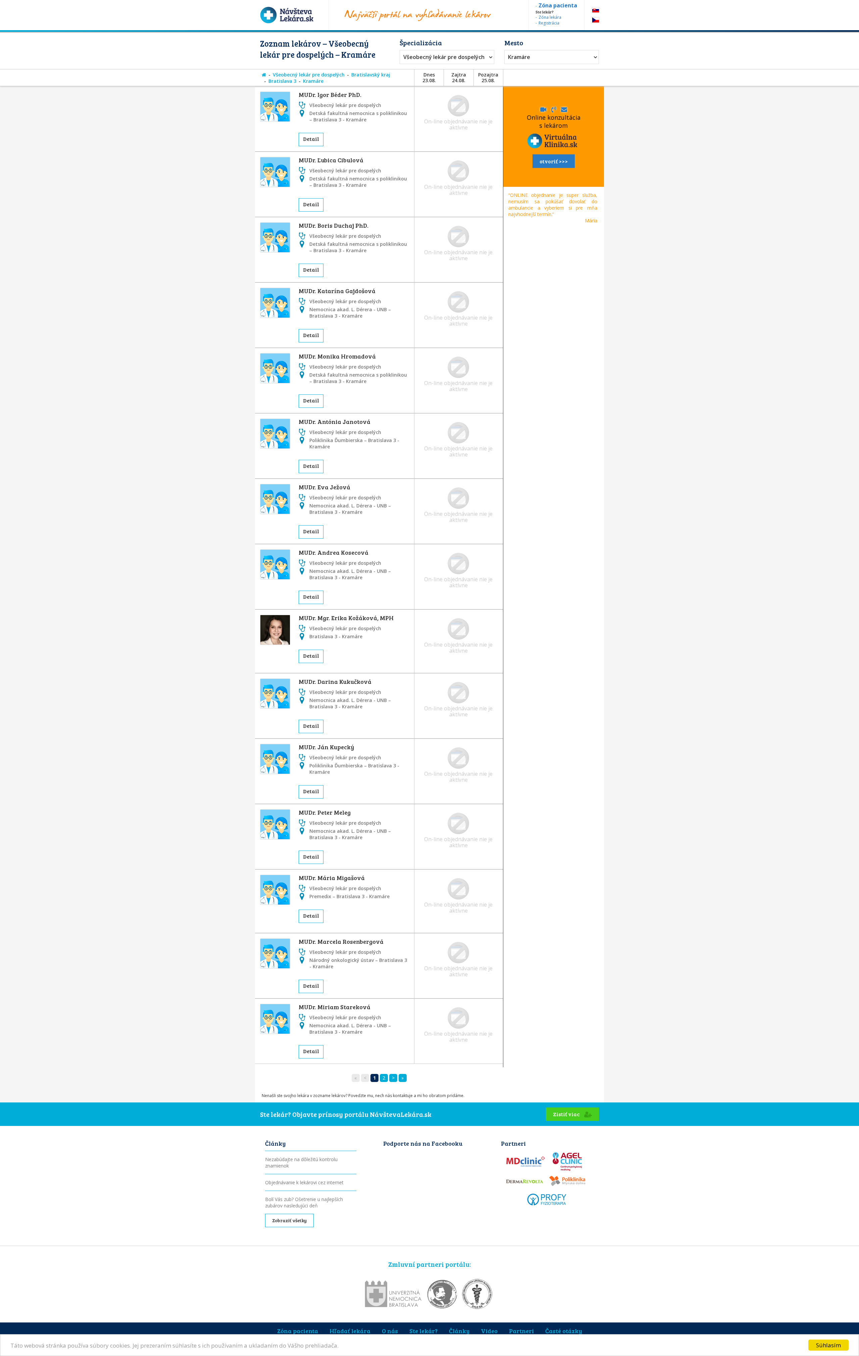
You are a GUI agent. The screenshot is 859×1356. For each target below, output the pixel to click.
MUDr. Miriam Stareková (334, 1007)
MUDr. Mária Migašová (332, 878)
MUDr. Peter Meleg (325, 812)
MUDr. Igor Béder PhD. (330, 95)
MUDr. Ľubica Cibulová (331, 160)
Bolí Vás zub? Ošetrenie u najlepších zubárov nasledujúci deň (304, 1202)
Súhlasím (828, 1345)
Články (459, 1331)
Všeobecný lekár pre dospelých (444, 57)
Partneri (521, 1331)
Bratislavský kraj (370, 74)
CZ (595, 20)
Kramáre (519, 57)
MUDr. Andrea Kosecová (333, 552)
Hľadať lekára (350, 1331)
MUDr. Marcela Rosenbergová (341, 941)
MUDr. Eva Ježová (324, 487)
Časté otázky (563, 1331)
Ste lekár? (423, 1331)
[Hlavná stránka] (264, 74)
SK (595, 10)
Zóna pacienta (297, 1331)
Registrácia (549, 23)
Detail (311, 138)
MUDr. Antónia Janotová (334, 422)
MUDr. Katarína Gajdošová (337, 291)
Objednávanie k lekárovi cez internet (304, 1182)
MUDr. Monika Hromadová (337, 356)
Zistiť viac (567, 1114)
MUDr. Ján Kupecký (326, 747)
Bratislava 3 (282, 81)
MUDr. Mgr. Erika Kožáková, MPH (346, 618)
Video (489, 1331)
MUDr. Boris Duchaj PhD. (333, 225)
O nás (390, 1331)
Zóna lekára (550, 17)
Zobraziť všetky (289, 1220)
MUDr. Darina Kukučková (335, 681)
